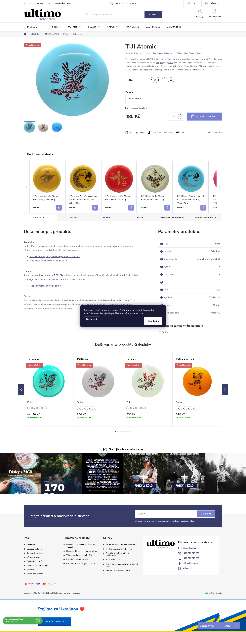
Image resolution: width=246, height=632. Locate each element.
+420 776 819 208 (191, 553)
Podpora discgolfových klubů (119, 549)
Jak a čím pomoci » (54, 621)
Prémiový (215, 312)
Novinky (30, 569)
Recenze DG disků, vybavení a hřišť (81, 551)
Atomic (216, 305)
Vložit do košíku (206, 116)
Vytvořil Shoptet (215, 593)
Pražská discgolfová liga (77, 559)
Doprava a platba (43, 3)
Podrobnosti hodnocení (162, 53)
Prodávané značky (35, 573)
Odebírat (206, 513)
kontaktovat (112, 304)
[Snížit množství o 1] (180, 118)
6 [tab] (128, 431)
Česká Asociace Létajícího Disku (80, 563)
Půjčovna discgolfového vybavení (120, 545)
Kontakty (27, 3)
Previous (21, 389)
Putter (217, 243)
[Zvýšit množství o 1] (180, 115)
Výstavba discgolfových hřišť (79, 555)
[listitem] (46, 187)
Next (225, 389)
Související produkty (171, 217)
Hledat (153, 14)
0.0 (218, 289)
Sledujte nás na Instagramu (126, 449)
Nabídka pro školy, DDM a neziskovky (117, 554)
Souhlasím (153, 320)
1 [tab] (115, 431)
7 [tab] (130, 431)
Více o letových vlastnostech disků (46, 260)
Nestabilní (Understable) (208, 259)
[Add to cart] (59, 208)
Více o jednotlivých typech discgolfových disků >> (54, 256)
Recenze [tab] (106, 217)
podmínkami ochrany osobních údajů (178, 521)
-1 (219, 282)
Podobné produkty (204, 217)
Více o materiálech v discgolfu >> (46, 285)
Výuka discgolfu (113, 559)
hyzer (170, 62)
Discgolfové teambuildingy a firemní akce (122, 565)
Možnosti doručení (138, 108)
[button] (26, 187)
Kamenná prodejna (63, 3)
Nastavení (91, 319)
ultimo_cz (187, 568)
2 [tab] (118, 431)
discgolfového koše (120, 246)
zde (141, 313)
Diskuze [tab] (139, 217)
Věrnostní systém (34, 557)
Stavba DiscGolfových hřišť (118, 571)
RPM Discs (59, 275)
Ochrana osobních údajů (37, 565)
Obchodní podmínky (36, 561)
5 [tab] (125, 431)
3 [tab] (120, 431)
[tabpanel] (48, 389)
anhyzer (159, 62)
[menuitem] (34, 27)
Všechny (215, 251)
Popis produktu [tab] (40, 217)
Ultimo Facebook (190, 563)
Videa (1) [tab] (73, 217)
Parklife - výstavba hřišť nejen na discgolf (80, 546)
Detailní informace (193, 69)
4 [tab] (123, 431)
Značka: (214, 132)
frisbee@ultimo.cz (191, 548)
